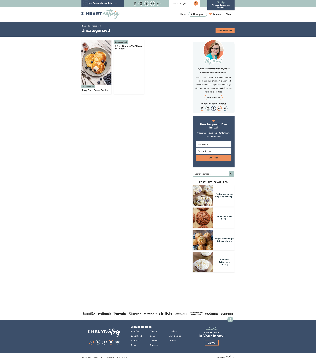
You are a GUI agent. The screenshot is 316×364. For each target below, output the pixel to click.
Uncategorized (88, 86)
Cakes (133, 345)
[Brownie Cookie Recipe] (203, 227)
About (229, 14)
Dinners (153, 331)
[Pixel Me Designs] (230, 357)
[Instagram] (141, 3)
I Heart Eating (100, 14)
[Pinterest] (135, 3)
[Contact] (158, 3)
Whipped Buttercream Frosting (221, 6)
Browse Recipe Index (225, 30)
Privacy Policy (121, 357)
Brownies (154, 345)
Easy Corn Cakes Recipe (95, 90)
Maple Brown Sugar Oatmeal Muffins (224, 239)
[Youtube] (152, 3)
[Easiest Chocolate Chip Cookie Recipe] (203, 204)
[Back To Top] (230, 319)
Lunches (173, 331)
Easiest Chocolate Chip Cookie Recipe (224, 195)
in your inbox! (101, 3)
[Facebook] (147, 3)
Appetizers (135, 340)
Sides (152, 336)
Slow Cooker (175, 336)
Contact (110, 357)
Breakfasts (135, 331)
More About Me (213, 97)
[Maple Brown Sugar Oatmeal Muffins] (203, 249)
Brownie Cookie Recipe (224, 217)
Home (183, 14)
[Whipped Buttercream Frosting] (203, 271)
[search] (196, 3)
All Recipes (197, 14)
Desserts (154, 340)
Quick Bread (136, 336)
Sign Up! (211, 343)
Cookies (216, 14)
